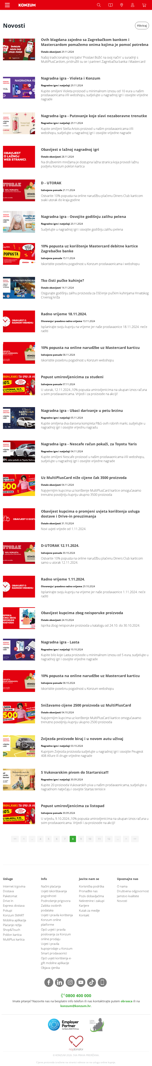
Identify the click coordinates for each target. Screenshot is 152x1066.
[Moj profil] (132, 5)
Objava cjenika (50, 968)
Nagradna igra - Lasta (76, 649)
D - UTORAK (76, 190)
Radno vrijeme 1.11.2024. (76, 586)
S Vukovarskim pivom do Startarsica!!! (76, 780)
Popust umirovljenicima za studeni (76, 384)
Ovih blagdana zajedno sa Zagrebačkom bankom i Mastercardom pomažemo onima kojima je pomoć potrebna (76, 49)
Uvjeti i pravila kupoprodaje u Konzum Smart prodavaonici (56, 948)
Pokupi (7, 910)
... (32, 839)
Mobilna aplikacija (14, 920)
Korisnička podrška (91, 886)
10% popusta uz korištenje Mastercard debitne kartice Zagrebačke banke (76, 254)
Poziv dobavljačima (91, 896)
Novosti (122, 901)
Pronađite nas (88, 891)
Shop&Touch (11, 930)
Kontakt (84, 915)
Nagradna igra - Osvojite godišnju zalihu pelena (76, 222)
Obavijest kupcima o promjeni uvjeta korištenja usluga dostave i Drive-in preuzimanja (76, 519)
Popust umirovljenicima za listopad (76, 813)
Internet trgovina (14, 886)
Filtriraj (142, 26)
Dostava (8, 891)
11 (99, 839)
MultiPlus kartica (14, 939)
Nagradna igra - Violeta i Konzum (76, 88)
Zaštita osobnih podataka (51, 908)
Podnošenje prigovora (55, 901)
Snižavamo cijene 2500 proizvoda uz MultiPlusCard (76, 713)
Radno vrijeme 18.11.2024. (76, 321)
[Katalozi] (110, 5)
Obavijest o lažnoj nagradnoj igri (76, 157)
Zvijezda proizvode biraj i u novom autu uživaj (76, 746)
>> (135, 839)
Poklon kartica (12, 935)
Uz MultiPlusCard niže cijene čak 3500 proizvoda (76, 485)
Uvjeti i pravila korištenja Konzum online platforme (57, 919)
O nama (122, 886)
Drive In (8, 901)
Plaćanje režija (12, 925)
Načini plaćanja (51, 886)
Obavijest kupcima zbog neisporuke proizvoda (76, 618)
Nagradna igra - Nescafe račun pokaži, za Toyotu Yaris (76, 451)
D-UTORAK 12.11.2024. (76, 553)
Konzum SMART (13, 915)
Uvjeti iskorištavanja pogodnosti (54, 893)
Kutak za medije (89, 910)
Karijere (84, 905)
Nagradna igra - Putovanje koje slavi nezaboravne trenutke (76, 123)
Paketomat (10, 896)
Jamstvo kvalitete (128, 896)
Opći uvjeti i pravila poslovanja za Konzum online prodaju (56, 934)
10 (89, 839)
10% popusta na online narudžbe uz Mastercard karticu (76, 353)
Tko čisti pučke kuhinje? (76, 288)
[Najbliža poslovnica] (121, 5)
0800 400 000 (78, 995)
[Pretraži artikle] (98, 5)
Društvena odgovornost (133, 891)
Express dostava (14, 905)
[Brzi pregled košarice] (145, 5)
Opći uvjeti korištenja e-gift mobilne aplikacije (56, 960)
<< (15, 839)
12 (108, 839)
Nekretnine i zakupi (91, 901)
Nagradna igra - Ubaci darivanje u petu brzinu (76, 418)
